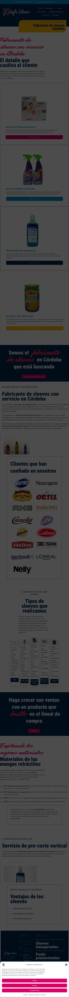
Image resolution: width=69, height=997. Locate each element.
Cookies (25, 994)
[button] (66, 965)
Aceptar (34, 980)
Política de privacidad (33, 994)
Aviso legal (43, 994)
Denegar (34, 985)
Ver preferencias (34, 990)
